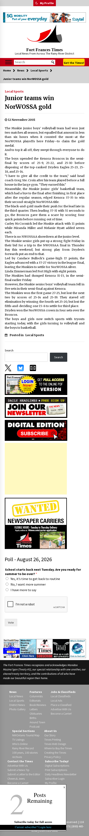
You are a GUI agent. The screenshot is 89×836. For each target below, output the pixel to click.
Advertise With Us (61, 709)
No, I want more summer (28, 584)
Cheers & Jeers (16, 778)
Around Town (37, 722)
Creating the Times (55, 752)
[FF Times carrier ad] (36, 523)
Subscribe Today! (57, 761)
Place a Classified (61, 705)
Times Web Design (55, 744)
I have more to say (23, 590)
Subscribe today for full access (33, 822)
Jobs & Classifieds (63, 692)
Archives (17, 757)
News (13, 692)
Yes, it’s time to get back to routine (35, 579)
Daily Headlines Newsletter (60, 774)
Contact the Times (20, 761)
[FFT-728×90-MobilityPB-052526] (44, 17)
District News (17, 705)
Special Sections (23, 731)
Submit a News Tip (18, 770)
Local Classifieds (60, 696)
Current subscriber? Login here (33, 827)
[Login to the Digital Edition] (11, 648)
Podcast (35, 726)
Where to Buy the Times (58, 748)
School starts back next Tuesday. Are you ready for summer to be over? (43, 571)
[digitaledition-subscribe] (36, 430)
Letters (33, 709)
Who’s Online (20, 744)
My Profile (47, 3)
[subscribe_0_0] (36, 384)
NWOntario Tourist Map (26, 735)
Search (9, 350)
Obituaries (36, 713)
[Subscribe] (44, 648)
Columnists (36, 696)
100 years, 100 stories (25, 752)
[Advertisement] (36, 468)
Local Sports (14, 91)
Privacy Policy (52, 757)
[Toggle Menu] (8, 62)
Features (36, 692)
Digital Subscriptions (57, 765)
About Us (50, 731)
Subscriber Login (55, 778)
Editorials (35, 700)
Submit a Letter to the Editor (23, 774)
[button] (36, 3)
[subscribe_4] (36, 407)
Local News (16, 696)
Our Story (49, 735)
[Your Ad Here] (61, 648)
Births (33, 718)
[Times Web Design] (28, 648)
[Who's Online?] (77, 648)
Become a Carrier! (61, 713)
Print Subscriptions (56, 770)
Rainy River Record (23, 748)
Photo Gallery (17, 709)
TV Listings (18, 739)
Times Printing (52, 739)
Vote (11, 622)
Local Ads (56, 700)
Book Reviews (38, 705)
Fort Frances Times (44, 49)
